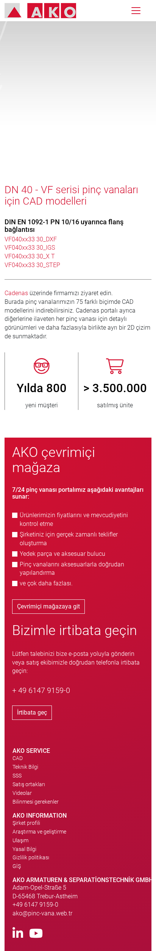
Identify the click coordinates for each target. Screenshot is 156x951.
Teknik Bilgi (25, 767)
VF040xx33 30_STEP (32, 265)
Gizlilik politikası (30, 857)
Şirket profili (26, 823)
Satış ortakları (28, 784)
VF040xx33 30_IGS (30, 247)
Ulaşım (20, 840)
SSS (17, 776)
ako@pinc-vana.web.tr (42, 913)
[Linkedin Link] (17, 933)
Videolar (22, 793)
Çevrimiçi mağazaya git (48, 606)
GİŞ (16, 866)
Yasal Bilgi (24, 849)
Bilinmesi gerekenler (35, 802)
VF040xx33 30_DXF (31, 239)
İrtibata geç (32, 712)
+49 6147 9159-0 (35, 904)
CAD (17, 758)
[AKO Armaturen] (46, 10)
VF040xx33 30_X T (30, 256)
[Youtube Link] (36, 933)
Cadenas (17, 293)
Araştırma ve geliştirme (39, 832)
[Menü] (136, 11)
